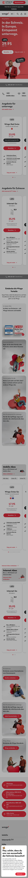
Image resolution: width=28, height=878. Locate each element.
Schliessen (19, 874)
